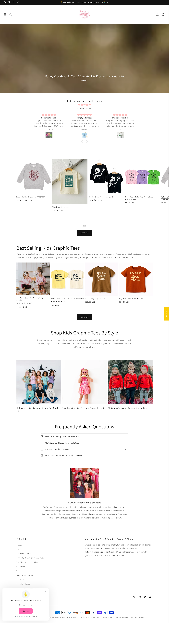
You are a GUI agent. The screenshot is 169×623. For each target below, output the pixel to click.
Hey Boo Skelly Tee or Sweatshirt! (101, 197)
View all (84, 233)
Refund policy (71, 617)
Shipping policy (108, 617)
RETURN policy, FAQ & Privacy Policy (30, 558)
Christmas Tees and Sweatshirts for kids (127, 408)
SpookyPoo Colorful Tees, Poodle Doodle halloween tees (139, 198)
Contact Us (20, 566)
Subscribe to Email (23, 553)
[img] (84, 105)
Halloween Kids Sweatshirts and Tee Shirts (37, 408)
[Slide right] (90, 226)
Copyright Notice (23, 584)
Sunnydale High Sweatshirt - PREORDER (30, 197)
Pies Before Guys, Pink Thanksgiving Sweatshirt (29, 299)
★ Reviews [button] (166, 314)
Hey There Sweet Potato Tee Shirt (131, 299)
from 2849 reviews (84, 108)
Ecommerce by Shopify (57, 617)
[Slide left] (79, 226)
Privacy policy (96, 617)
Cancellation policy (137, 617)
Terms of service (84, 617)
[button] (5, 14)
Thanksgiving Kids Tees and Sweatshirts (82, 408)
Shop (18, 549)
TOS (18, 571)
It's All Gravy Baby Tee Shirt (95, 299)
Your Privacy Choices (24, 575)
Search (19, 545)
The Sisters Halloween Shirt (62, 207)
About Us (20, 579)
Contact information (122, 617)
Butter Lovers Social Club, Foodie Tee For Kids (67, 299)
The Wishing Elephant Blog (27, 562)
